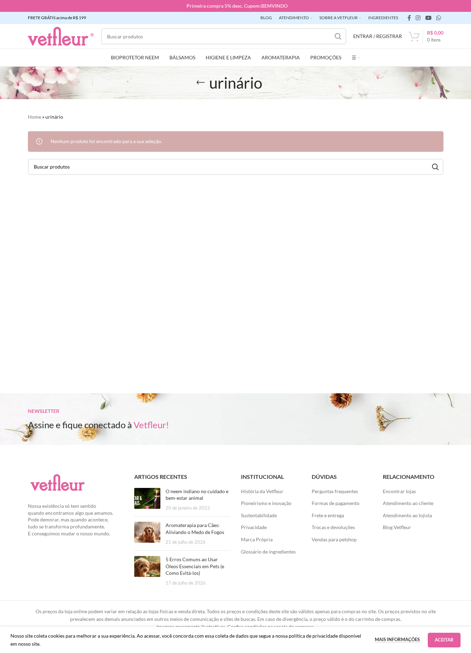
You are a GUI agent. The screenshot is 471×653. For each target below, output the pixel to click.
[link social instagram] (418, 18)
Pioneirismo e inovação (266, 503)
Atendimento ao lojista (407, 515)
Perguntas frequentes (335, 491)
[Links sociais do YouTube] (428, 18)
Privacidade (254, 527)
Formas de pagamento (335, 503)
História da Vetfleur (262, 491)
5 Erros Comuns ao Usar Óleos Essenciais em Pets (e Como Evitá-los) (195, 566)
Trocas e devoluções (333, 527)
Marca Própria (257, 539)
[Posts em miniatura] (147, 499)
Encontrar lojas (399, 491)
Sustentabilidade (259, 515)
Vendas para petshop (334, 539)
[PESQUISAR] (338, 36)
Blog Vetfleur (397, 527)
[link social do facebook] (409, 18)
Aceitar (444, 640)
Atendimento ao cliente (408, 503)
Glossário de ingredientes (268, 552)
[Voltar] (200, 83)
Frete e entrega (328, 515)
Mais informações (398, 639)
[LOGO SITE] (61, 36)
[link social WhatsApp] (438, 18)
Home (34, 117)
